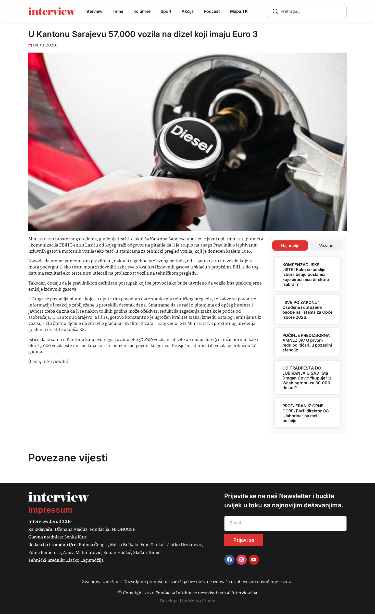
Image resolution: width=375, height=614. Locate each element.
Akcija (188, 11)
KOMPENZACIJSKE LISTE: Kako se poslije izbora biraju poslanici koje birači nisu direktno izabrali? (305, 274)
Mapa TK (239, 11)
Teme (117, 11)
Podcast (212, 11)
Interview (93, 11)
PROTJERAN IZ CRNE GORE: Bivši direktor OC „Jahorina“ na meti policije (305, 413)
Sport (166, 11)
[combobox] (307, 11)
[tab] (290, 245)
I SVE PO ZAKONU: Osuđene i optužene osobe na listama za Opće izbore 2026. (307, 310)
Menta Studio (201, 601)
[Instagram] (241, 560)
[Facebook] (229, 560)
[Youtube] (254, 560)
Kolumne (142, 11)
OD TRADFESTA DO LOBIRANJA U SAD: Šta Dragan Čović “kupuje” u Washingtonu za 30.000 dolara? (306, 377)
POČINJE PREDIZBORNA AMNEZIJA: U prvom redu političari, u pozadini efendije (307, 343)
